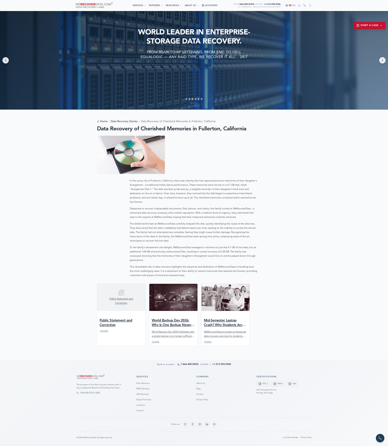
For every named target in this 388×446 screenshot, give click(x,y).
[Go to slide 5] (198, 99)
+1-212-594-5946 (272, 4)
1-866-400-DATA (246, 4)
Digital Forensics (143, 400)
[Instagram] (199, 424)
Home (103, 121)
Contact (140, 411)
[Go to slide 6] (201, 99)
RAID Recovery (143, 389)
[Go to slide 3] (192, 99)
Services (138, 5)
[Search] (299, 5)
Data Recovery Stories (124, 121)
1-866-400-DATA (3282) (90, 393)
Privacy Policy (202, 400)
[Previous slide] (5, 60)
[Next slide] (382, 60)
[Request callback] (304, 5)
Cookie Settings (291, 437)
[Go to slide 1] (186, 99)
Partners (154, 5)
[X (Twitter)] (185, 424)
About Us (190, 5)
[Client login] (310, 5)
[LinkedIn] (207, 424)
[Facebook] (192, 424)
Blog (198, 389)
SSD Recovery (142, 394)
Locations (140, 405)
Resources (172, 5)
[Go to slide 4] (195, 99)
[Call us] (380, 438)
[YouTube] (214, 424)
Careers (199, 394)
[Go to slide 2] (189, 99)
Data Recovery (142, 383)
